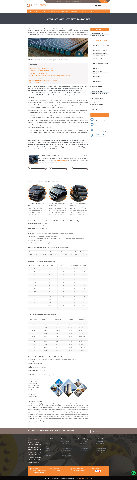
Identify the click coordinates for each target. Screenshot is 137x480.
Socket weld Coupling (100, 446)
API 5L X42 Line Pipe (97, 68)
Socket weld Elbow (100, 441)
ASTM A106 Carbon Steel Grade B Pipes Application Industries (43, 80)
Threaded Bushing (83, 448)
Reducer (47, 448)
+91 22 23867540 (57, 470)
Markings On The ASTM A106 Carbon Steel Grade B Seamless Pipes (44, 79)
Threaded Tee (82, 443)
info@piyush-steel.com (103, 7)
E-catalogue (82, 11)
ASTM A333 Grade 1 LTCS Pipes (100, 50)
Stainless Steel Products (98, 33)
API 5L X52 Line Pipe (97, 74)
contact (90, 11)
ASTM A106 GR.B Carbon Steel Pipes (98, 42)
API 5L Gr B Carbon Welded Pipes (100, 63)
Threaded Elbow (83, 441)
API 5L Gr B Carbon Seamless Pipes (101, 61)
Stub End (47, 453)
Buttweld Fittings (99, 119)
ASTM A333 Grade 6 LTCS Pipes (100, 56)
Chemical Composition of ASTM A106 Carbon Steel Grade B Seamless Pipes (46, 77)
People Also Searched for (35, 82)
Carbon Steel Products (98, 35)
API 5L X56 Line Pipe (97, 76)
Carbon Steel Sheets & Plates (99, 98)
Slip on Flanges (65, 441)
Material (43, 11)
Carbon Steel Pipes (97, 38)
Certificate (74, 11)
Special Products (53, 11)
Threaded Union (83, 450)
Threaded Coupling (83, 446)
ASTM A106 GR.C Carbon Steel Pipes (101, 45)
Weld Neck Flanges (66, 446)
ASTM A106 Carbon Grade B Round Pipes (39, 73)
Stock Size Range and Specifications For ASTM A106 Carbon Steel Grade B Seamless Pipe (49, 75)
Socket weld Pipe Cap (100, 448)
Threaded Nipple (83, 453)
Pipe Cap (47, 450)
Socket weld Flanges (67, 448)
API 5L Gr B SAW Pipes (98, 66)
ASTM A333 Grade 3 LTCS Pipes (100, 53)
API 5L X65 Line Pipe (97, 81)
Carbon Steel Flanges (97, 91)
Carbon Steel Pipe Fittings (98, 89)
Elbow (46, 441)
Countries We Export (67, 455)
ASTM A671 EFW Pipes (97, 58)
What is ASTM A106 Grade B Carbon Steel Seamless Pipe (42, 67)
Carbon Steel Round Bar (98, 96)
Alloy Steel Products (97, 102)
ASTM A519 (48, 455)
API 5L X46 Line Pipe (97, 71)
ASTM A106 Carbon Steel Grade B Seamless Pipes (41, 70)
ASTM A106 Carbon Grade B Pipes (38, 72)
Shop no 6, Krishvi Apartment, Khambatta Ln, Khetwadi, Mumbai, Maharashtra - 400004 (40, 472)
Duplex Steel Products (97, 104)
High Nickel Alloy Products (98, 107)
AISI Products (95, 109)
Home (30, 11)
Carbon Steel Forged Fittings (99, 93)
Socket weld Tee (99, 443)
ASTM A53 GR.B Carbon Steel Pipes (101, 48)
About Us (36, 11)
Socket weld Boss (99, 453)
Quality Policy (65, 11)
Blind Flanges (65, 443)
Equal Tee (47, 443)
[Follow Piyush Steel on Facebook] (96, 471)
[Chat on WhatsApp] (133, 473)
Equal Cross (48, 446)
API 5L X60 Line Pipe (97, 79)
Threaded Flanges (66, 453)
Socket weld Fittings (100, 134)
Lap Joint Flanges (66, 450)
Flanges (97, 124)
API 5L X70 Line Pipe (97, 84)
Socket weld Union (100, 450)
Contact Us (96, 431)
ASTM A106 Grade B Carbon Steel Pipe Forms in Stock (41, 68)
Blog (96, 11)
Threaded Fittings (100, 129)
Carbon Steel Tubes (97, 86)
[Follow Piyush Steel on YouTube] (99, 471)
